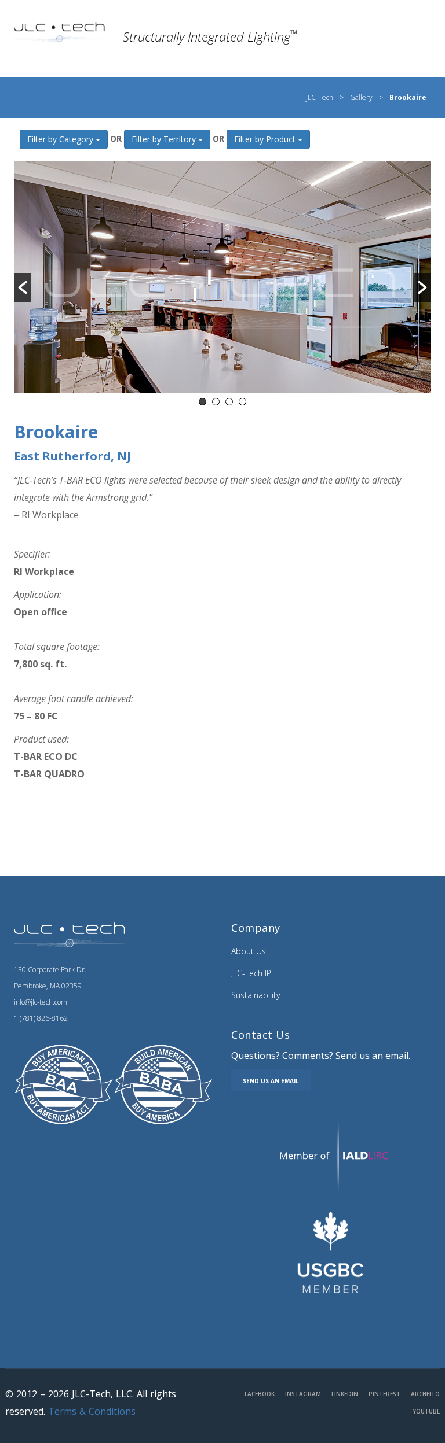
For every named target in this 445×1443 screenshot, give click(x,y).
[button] (22, 287)
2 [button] (216, 401)
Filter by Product (266, 139)
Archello (425, 1394)
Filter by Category (61, 139)
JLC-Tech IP (251, 973)
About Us (248, 951)
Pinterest (384, 1394)
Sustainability (255, 995)
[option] (222, 277)
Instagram (303, 1394)
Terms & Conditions (92, 1411)
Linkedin (344, 1394)
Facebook (260, 1394)
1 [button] (202, 401)
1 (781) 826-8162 (41, 1018)
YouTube (426, 1411)
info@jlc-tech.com (40, 1002)
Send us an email (271, 1081)
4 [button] (242, 401)
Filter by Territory (165, 139)
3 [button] (229, 401)
